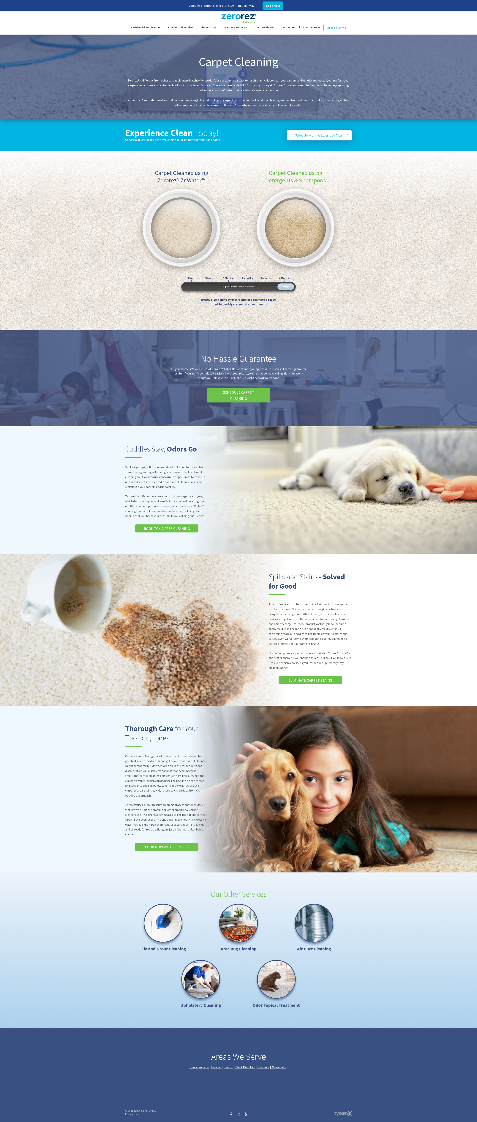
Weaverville (278, 1067)
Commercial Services (181, 27)
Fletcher (216, 1067)
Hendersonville (199, 1067)
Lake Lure (263, 1067)
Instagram (238, 1114)
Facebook (231, 1114)
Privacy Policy (133, 1114)
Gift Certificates (265, 27)
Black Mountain (245, 1067)
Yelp (246, 1114)
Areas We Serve (233, 27)
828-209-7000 (311, 27)
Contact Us (288, 27)
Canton (228, 1067)
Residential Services (143, 27)
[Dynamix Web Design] (343, 1113)
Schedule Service (336, 27)
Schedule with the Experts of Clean (319, 135)
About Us (206, 27)
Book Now (273, 5)
